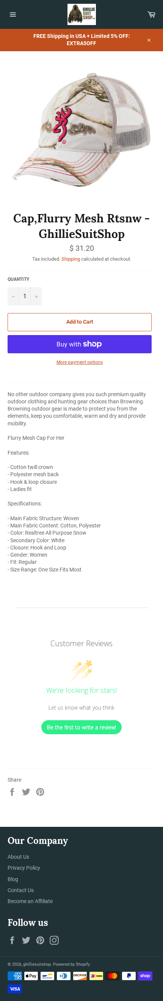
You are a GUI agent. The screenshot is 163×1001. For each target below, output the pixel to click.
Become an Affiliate (30, 901)
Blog (13, 879)
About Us (18, 857)
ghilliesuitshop (37, 964)
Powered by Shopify (71, 964)
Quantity (18, 279)
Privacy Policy (24, 868)
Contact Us (21, 890)
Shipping (70, 259)
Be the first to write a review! (81, 727)
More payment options (79, 362)
